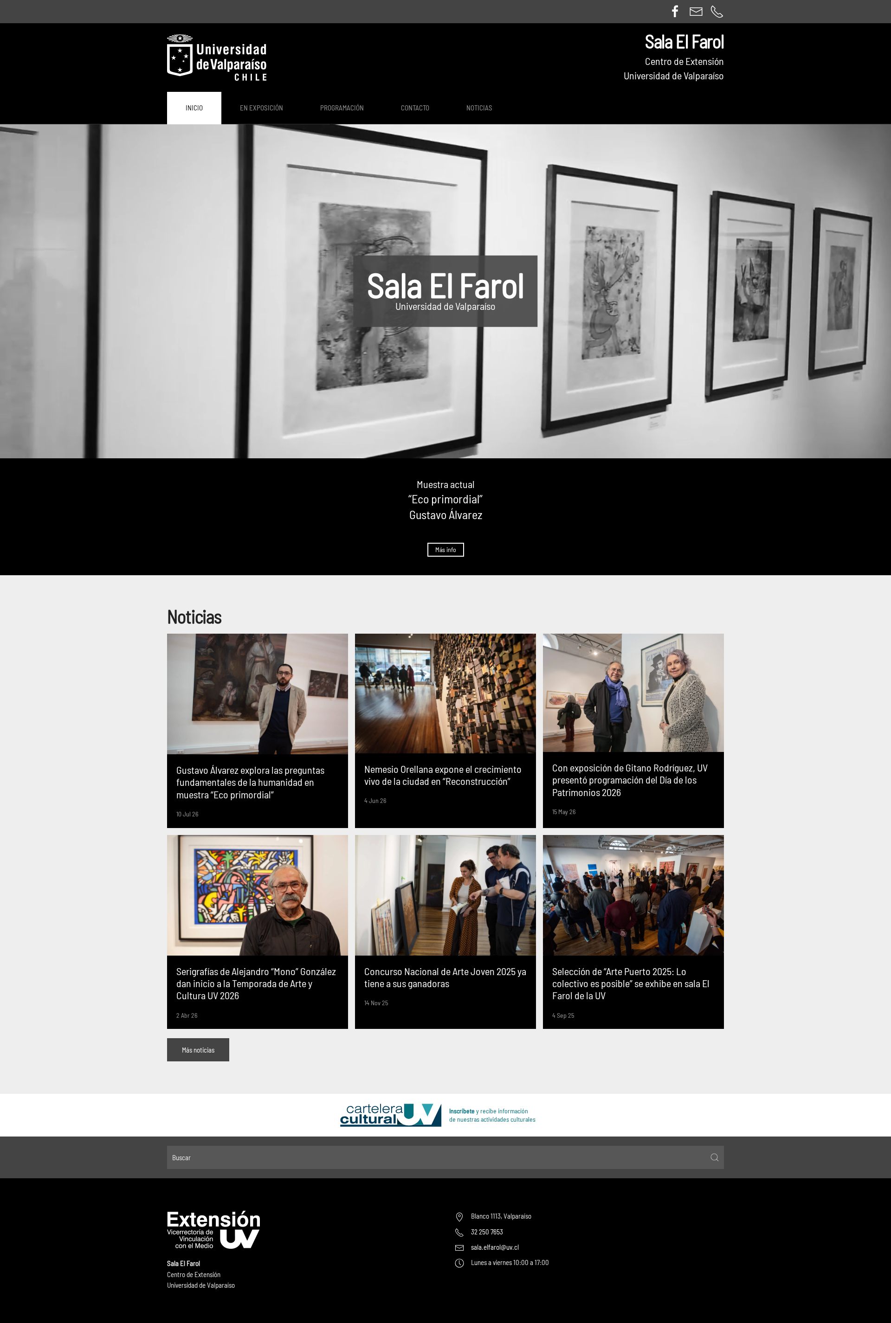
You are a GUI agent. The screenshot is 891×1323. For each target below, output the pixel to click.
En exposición (261, 107)
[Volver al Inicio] (216, 57)
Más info (445, 549)
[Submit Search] (714, 1157)
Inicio (194, 107)
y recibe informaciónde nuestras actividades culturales (492, 1115)
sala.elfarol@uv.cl (495, 1247)
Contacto (415, 107)
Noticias (479, 107)
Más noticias (198, 1050)
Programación (342, 107)
